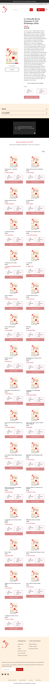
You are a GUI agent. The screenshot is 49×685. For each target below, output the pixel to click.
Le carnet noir (29, 262)
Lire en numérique (21, 653)
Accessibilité (6, 113)
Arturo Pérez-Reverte (32, 235)
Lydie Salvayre (9, 394)
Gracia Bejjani (9, 330)
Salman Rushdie (9, 172)
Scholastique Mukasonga (11, 299)
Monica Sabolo (9, 492)
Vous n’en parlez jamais (10, 326)
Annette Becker (9, 235)
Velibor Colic (30, 266)
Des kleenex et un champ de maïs (33, 231)
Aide (19, 646)
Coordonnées (31, 680)
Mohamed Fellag (31, 330)
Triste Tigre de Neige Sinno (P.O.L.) (12, 390)
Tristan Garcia (31, 587)
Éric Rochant (9, 588)
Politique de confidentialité (12, 680)
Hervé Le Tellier (9, 619)
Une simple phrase (30, 200)
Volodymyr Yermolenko (11, 266)
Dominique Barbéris (32, 395)
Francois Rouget (31, 523)
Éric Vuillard (30, 204)
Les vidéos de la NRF (33, 648)
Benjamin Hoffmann (10, 427)
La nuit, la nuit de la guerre (32, 295)
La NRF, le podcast (33, 646)
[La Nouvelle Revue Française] (5, 647)
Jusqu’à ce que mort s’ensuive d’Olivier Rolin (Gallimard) (34, 423)
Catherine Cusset (31, 492)
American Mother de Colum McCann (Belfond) (34, 488)
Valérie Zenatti (31, 299)
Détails (4, 109)
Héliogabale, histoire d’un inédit (33, 519)
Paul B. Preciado (31, 555)
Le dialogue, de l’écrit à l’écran (11, 615)
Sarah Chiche (31, 362)
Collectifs (26, 26)
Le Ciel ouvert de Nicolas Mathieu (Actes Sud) (13, 423)
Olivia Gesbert (31, 172)
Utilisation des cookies (22, 655)
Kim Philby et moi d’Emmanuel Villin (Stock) (34, 455)
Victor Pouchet (31, 459)
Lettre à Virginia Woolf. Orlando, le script (35, 552)
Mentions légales (38, 680)
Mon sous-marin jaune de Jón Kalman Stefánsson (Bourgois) (13, 488)
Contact (19, 648)
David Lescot (9, 361)
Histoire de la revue (22, 651)
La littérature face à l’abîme (11, 262)
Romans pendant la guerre (10, 200)
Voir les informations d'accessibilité (35, 83)
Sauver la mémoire (9, 295)
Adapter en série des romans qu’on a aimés (13, 584)
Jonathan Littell (9, 555)
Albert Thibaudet (10, 204)
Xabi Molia (30, 427)
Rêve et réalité (8, 552)
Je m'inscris (19, 669)
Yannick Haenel (9, 458)
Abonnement (20, 644)
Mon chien (28, 326)
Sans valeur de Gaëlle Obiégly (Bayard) (13, 455)
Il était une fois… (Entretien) (11, 169)
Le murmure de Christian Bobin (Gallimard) (33, 391)
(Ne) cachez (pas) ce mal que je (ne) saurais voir (33, 358)
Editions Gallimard (33, 644)
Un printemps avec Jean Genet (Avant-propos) (13, 520)
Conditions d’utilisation (22, 680)
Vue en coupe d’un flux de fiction (33, 583)
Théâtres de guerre (9, 358)
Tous (43, 151)
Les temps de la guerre (9, 231)
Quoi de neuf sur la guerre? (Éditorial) (34, 169)
